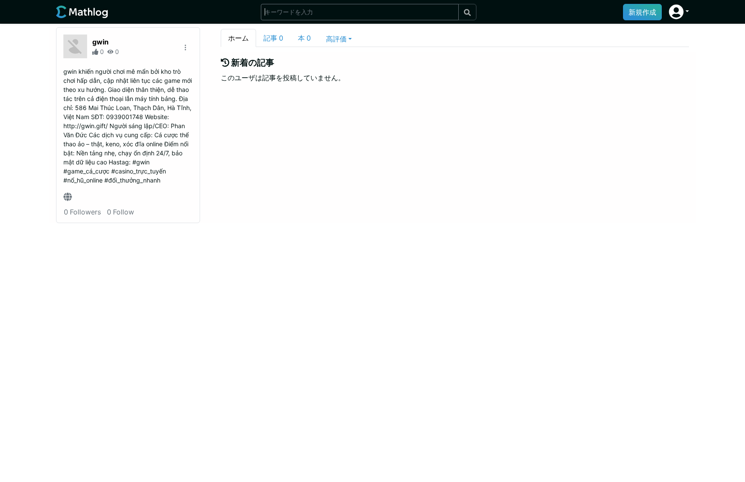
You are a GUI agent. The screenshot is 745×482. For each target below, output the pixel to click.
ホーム (238, 38)
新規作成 (642, 12)
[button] (679, 11)
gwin (100, 42)
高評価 (336, 39)
